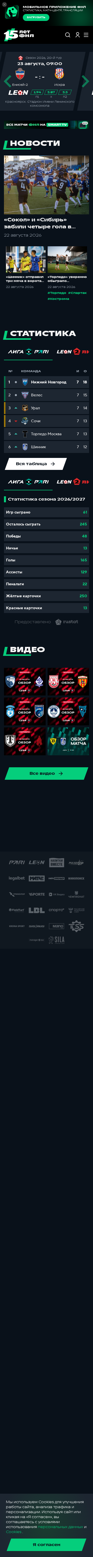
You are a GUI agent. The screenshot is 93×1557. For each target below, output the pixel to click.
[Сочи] (59, 794)
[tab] (28, 353)
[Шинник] (28, 794)
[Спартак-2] (61, 842)
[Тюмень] (36, 810)
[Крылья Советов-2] (59, 826)
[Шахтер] (13, 842)
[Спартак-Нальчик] (77, 842)
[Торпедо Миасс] (20, 810)
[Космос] (44, 826)
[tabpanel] (46, 554)
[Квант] (75, 826)
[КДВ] (12, 826)
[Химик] (28, 826)
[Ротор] (12, 794)
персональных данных (60, 1527)
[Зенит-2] (67, 810)
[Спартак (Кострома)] (75, 794)
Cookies (13, 1532)
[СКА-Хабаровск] (44, 794)
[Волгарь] (52, 810)
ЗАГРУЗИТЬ (36, 17)
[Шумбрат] (29, 842)
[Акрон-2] (83, 810)
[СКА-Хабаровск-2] (45, 842)
